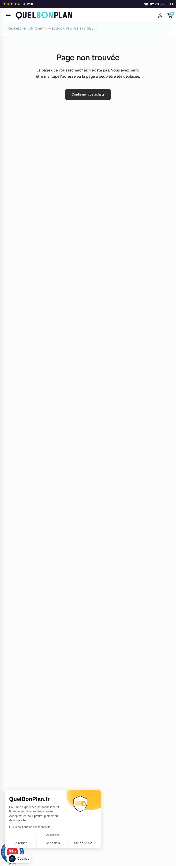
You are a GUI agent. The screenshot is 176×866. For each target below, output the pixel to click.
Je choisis (53, 843)
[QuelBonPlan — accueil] (85, 15)
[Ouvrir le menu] (8, 15)
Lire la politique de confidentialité (29, 827)
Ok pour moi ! (85, 843)
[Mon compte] (160, 15)
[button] (18, 858)
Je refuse (20, 843)
